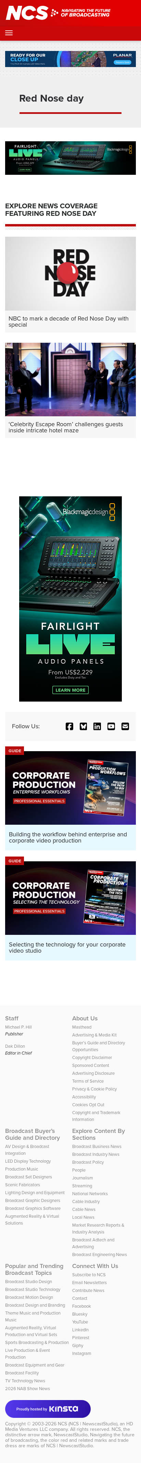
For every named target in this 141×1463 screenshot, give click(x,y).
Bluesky (79, 1314)
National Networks (90, 1193)
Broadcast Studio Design (28, 1281)
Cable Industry (86, 1201)
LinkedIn (80, 1330)
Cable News (83, 1209)
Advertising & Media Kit (94, 1035)
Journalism (82, 1178)
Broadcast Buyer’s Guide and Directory (32, 1134)
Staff (11, 1018)
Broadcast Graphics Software (33, 1208)
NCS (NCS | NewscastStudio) (87, 1423)
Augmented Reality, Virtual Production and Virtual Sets (31, 1331)
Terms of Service (88, 1081)
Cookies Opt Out (88, 1104)
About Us (85, 1018)
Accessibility (84, 1097)
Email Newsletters (89, 1282)
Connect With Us (95, 1266)
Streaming (82, 1186)
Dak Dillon (15, 1046)
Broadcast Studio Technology (32, 1289)
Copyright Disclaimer (92, 1057)
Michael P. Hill (18, 1027)
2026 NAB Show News (27, 1388)
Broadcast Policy (88, 1162)
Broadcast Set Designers (28, 1177)
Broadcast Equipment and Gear (34, 1365)
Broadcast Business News (96, 1146)
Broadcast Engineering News (99, 1254)
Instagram (81, 1353)
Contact (79, 1298)
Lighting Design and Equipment (35, 1192)
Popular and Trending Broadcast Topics (34, 1269)
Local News (83, 1217)
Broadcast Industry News (95, 1154)
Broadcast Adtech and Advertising (93, 1243)
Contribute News (88, 1290)
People (79, 1170)
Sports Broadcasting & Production (37, 1342)
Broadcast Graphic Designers (32, 1200)
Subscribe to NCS (89, 1274)
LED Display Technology (28, 1161)
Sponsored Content (90, 1065)
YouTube (80, 1322)
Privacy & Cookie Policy (94, 1089)
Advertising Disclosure (93, 1073)
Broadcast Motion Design (29, 1297)
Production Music (21, 1169)
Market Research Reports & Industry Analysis (98, 1228)
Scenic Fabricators (22, 1184)
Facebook (81, 1306)
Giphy (77, 1345)
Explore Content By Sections (98, 1134)
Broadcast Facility (22, 1373)
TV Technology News (25, 1380)
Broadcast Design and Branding (35, 1305)
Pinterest (80, 1337)
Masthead (81, 1027)
